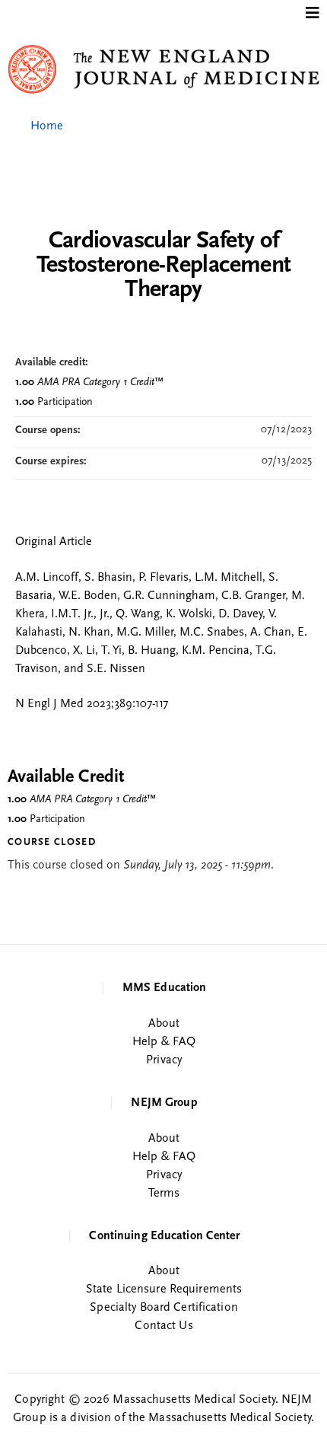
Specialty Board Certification (163, 1308)
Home (46, 126)
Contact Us (163, 1326)
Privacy (164, 1060)
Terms (164, 1193)
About (164, 1024)
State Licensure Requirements (164, 1289)
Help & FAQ (163, 1042)
